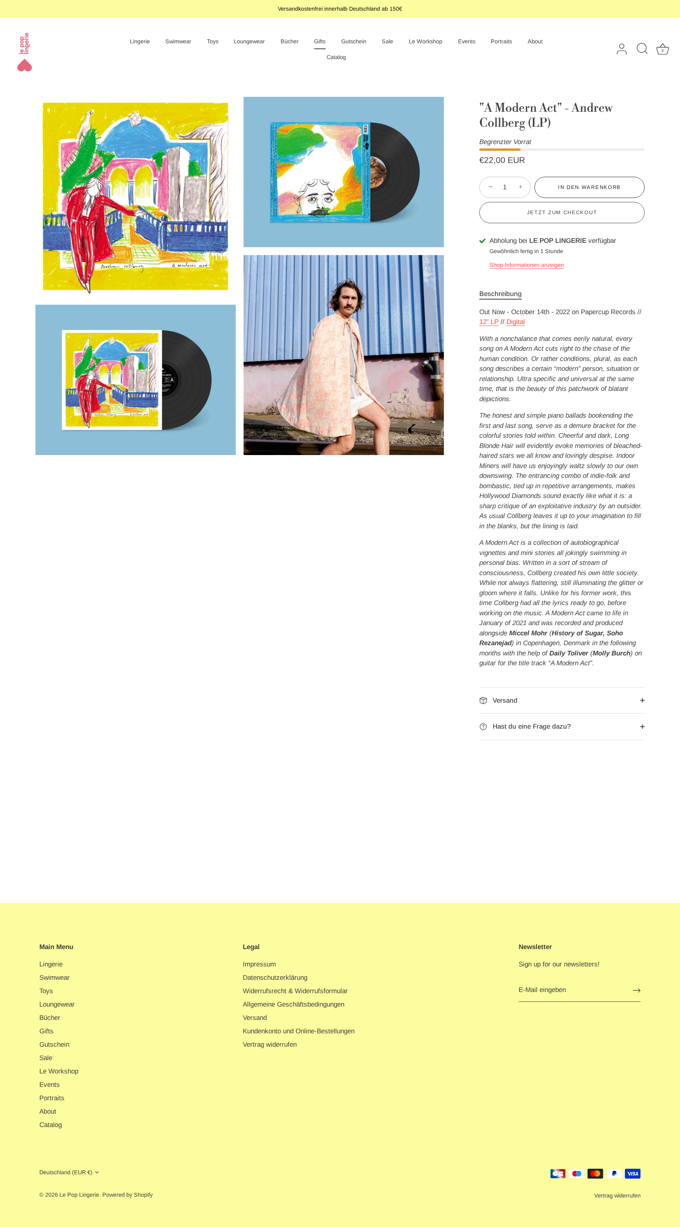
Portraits (501, 41)
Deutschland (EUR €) (65, 1172)
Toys (212, 41)
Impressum (259, 964)
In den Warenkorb (589, 187)
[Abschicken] (637, 990)
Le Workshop (425, 41)
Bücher (290, 41)
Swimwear (178, 41)
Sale (387, 41)
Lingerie (140, 41)
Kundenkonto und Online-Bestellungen (299, 1031)
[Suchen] (642, 49)
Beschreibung (500, 294)
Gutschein (353, 41)
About (535, 41)
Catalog (336, 57)
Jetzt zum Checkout (562, 212)
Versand (504, 700)
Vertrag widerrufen (270, 1044)
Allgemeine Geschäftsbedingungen (293, 1004)
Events (466, 41)
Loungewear (249, 41)
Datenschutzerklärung (275, 977)
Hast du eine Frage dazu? (531, 726)
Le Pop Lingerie (79, 1195)
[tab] (504, 294)
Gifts (319, 41)
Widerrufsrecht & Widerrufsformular (295, 991)
